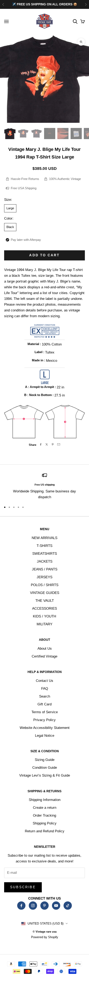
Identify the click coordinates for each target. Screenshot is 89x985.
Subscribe (23, 887)
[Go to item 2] (23, 133)
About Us (44, 648)
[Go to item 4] (49, 133)
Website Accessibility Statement (45, 728)
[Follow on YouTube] (56, 905)
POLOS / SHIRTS (44, 585)
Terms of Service (44, 712)
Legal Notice (44, 736)
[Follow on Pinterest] (44, 905)
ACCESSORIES (44, 608)
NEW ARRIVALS (44, 538)
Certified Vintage (44, 656)
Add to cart (44, 255)
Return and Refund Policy (44, 831)
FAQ (44, 689)
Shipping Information (44, 800)
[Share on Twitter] (46, 444)
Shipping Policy (45, 823)
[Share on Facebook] (40, 444)
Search (44, 696)
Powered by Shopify (44, 937)
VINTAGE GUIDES (44, 593)
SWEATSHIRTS (44, 554)
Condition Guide (44, 768)
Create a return (44, 808)
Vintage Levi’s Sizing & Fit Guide (44, 775)
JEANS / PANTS (44, 569)
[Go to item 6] (76, 133)
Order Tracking (44, 815)
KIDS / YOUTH (44, 616)
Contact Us (44, 681)
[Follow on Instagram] (33, 905)
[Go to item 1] (10, 133)
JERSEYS (44, 577)
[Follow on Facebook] (21, 905)
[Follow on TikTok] (68, 905)
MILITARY (44, 624)
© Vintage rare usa (45, 931)
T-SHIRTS (44, 546)
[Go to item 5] (63, 133)
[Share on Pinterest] (52, 444)
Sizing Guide (44, 760)
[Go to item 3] (36, 133)
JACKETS (44, 561)
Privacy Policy (44, 720)
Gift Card (44, 704)
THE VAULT (44, 601)
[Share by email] (58, 444)
